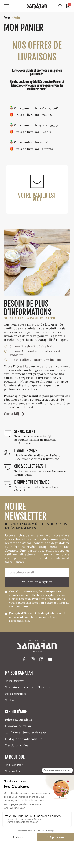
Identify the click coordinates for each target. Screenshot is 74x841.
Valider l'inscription (37, 582)
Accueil (7, 17)
